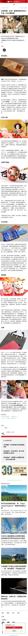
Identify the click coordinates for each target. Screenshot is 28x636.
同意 (14, 627)
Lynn (2, 46)
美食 (8, 613)
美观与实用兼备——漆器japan (9, 416)
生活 (3, 616)
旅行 (3, 613)
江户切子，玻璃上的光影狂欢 (8, 418)
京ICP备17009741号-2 (14, 635)
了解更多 (14, 631)
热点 (18, 613)
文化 (13, 613)
